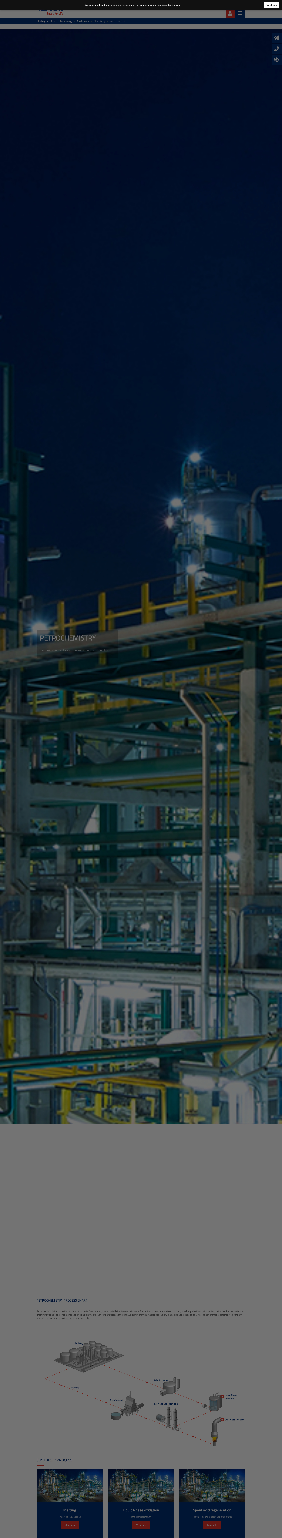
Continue (271, 5)
